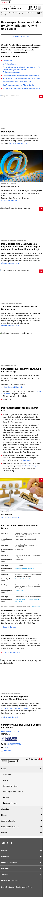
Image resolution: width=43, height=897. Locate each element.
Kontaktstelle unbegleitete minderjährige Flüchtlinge (21, 88)
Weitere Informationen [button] (10, 880)
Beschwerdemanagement (31, 466)
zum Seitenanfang (32, 759)
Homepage (8, 751)
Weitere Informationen (17, 143)
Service (4, 15)
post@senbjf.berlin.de (9, 200)
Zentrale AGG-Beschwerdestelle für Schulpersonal (21, 75)
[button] (40, 13)
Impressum (7, 774)
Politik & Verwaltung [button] (9, 863)
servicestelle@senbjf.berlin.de (12, 387)
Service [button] (4, 833)
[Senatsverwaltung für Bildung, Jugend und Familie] (10, 761)
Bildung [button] (4, 815)
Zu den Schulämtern (10, 627)
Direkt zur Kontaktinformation (20, 36)
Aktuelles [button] (5, 809)
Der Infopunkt (7, 61)
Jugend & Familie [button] (8, 821)
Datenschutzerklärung (10, 786)
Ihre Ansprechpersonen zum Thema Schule (18, 85)
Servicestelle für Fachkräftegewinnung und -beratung (21, 78)
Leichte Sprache (11, 803)
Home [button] (3, 769)
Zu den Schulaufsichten (11, 652)
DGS (7, 797)
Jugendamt (27, 460)
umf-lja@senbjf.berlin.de (9, 717)
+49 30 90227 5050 (14, 744)
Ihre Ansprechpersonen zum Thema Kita (17, 82)
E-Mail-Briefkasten (9, 64)
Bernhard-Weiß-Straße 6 (10, 731)
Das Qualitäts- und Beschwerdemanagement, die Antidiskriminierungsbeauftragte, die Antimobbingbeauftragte (22, 69)
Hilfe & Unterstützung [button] (9, 827)
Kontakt (5, 780)
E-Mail (6, 748)
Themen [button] (4, 874)
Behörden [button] (5, 857)
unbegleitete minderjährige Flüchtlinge (14, 708)
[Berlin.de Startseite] (6, 2)
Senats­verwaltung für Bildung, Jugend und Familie (17, 13)
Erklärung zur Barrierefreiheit (13, 792)
